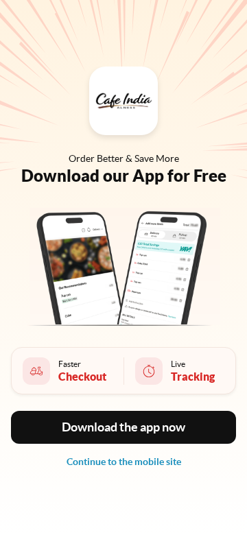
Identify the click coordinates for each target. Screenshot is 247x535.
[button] (123, 427)
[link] (124, 461)
